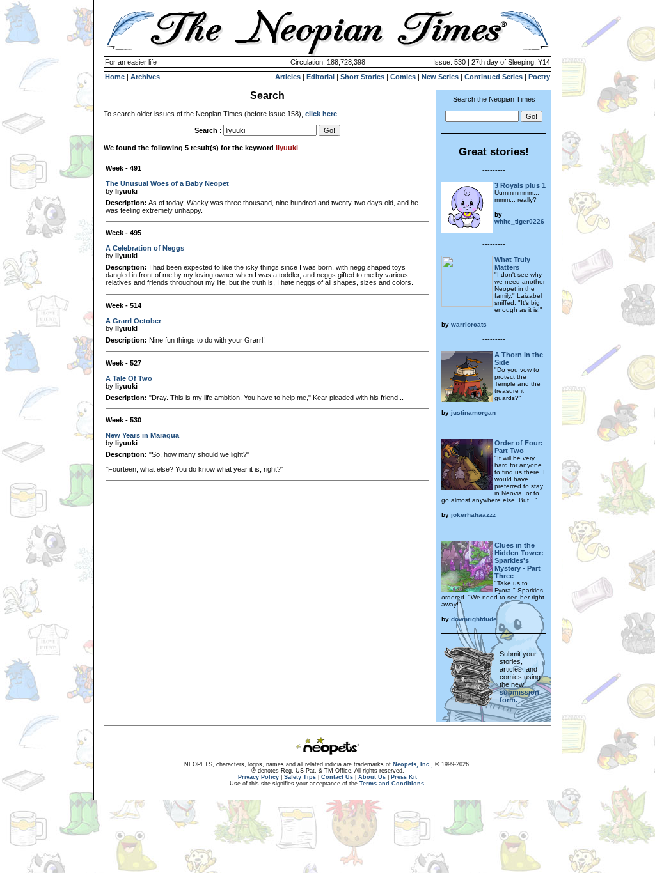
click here (321, 114)
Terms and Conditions (391, 783)
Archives (145, 77)
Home (115, 77)
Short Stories (362, 77)
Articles (288, 77)
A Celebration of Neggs (145, 248)
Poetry (539, 77)
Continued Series (493, 77)
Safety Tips (300, 777)
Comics (403, 77)
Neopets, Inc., (413, 764)
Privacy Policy (258, 777)
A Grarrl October (133, 321)
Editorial (320, 77)
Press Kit (404, 777)
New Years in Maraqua (142, 435)
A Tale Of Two (129, 378)
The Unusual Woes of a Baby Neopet (167, 183)
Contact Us (337, 777)
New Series (440, 77)
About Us (372, 777)
